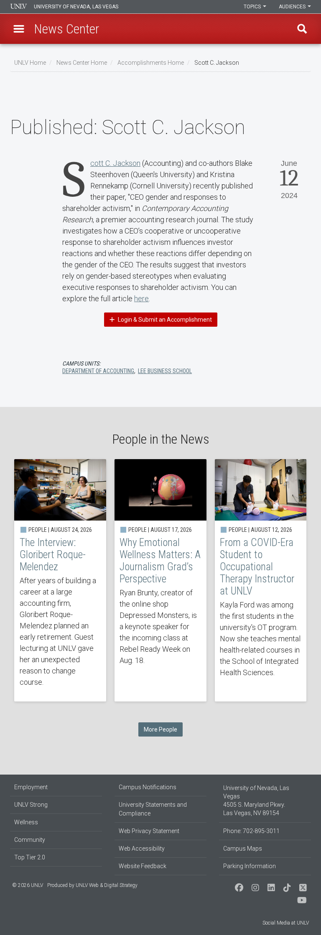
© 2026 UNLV (27, 885)
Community (29, 839)
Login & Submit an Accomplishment (164, 319)
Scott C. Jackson (115, 163)
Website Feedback (142, 866)
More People (160, 729)
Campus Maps (242, 848)
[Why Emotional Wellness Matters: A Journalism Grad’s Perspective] (160, 580)
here (141, 298)
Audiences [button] (293, 7)
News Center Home (81, 62)
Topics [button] (253, 7)
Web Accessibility (142, 848)
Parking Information (249, 866)
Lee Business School (165, 371)
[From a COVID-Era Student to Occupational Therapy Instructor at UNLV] (261, 580)
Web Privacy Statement (149, 831)
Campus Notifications (147, 787)
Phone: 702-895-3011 (251, 831)
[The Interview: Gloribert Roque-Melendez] (60, 580)
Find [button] (302, 29)
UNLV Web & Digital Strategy (107, 885)
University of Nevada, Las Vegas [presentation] (76, 7)
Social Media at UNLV (285, 923)
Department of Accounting (98, 371)
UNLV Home (30, 62)
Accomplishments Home (150, 62)
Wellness (26, 822)
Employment (31, 787)
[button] (19, 29)
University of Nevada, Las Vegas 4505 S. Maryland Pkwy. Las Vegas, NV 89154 (256, 800)
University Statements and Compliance (153, 809)
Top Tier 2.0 (29, 857)
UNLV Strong (31, 804)
